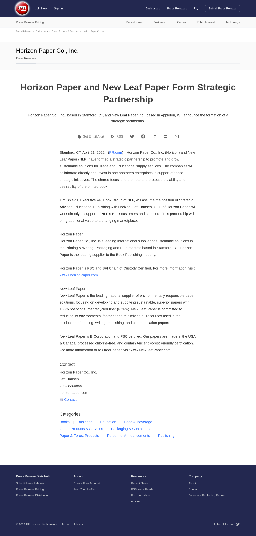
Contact (70, 400)
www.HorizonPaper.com (79, 275)
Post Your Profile (84, 489)
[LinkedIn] (154, 136)
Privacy (78, 524)
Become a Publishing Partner (207, 495)
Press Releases (24, 31)
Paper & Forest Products (79, 436)
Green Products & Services (65, 31)
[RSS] (113, 136)
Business (85, 422)
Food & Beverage (138, 422)
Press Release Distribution (32, 495)
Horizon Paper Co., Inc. (94, 31)
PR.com (115, 152)
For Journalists (140, 495)
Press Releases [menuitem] (177, 8)
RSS (119, 136)
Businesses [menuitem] (153, 8)
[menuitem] (196, 8)
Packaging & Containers (130, 429)
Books (65, 422)
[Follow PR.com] (236, 524)
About (192, 483)
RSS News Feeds (142, 489)
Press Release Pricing (30, 489)
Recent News (139, 483)
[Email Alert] (80, 136)
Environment (42, 31)
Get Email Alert (93, 136)
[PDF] (165, 136)
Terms (65, 524)
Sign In (58, 8)
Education (108, 422)
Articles (135, 501)
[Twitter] (132, 136)
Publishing (166, 436)
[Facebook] (143, 136)
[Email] (176, 136)
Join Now (41, 8)
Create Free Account (87, 483)
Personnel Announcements (128, 436)
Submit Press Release (223, 8)
